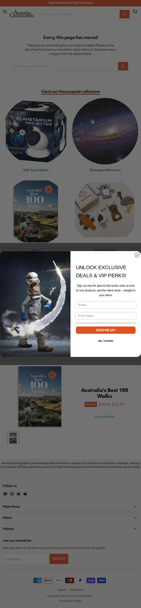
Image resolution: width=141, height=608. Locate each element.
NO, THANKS (105, 340)
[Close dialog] (137, 255)
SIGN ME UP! (105, 330)
